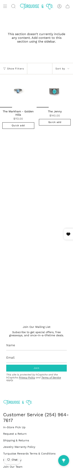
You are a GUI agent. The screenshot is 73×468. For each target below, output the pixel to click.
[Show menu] (5, 6)
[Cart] (67, 6)
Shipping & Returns (16, 440)
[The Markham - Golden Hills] (18, 90)
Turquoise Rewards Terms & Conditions (29, 453)
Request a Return (15, 433)
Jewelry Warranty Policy (19, 446)
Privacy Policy (27, 377)
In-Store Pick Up (14, 427)
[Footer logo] (17, 402)
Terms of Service (51, 377)
